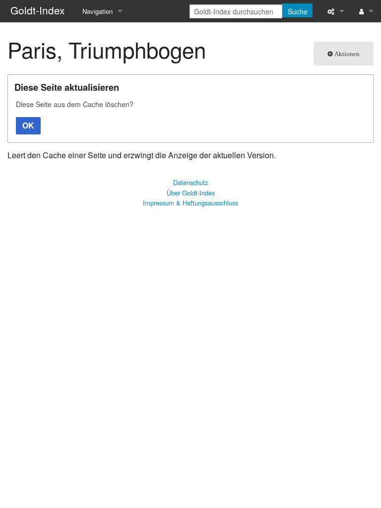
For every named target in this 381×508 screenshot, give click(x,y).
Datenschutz (190, 182)
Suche (298, 11)
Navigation (97, 11)
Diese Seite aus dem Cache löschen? (74, 104)
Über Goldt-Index (191, 192)
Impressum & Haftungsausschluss (190, 202)
